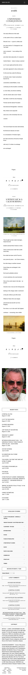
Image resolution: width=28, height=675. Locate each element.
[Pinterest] (12, 181)
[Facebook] (6, 181)
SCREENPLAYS (7, 555)
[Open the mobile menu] (24, 2)
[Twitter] (9, 181)
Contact (9, 672)
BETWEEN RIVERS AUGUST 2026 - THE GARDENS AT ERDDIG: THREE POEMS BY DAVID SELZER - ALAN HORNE (14, 614)
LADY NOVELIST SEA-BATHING (10, 430)
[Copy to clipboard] (18, 181)
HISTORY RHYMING (7, 449)
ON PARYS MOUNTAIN (7, 424)
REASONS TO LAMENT (7, 435)
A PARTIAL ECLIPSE (7, 414)
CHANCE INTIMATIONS (8, 492)
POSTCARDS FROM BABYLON (10, 466)
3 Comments (11, 208)
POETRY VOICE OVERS (8, 551)
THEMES (5, 563)
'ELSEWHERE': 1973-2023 (9, 526)
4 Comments (11, 27)
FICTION (5, 534)
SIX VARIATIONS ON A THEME (9, 454)
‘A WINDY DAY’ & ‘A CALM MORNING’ (14, 200)
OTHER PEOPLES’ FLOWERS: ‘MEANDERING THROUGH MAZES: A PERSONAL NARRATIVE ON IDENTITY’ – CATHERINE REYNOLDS (13, 478)
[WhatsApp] (15, 181)
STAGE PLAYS (6, 559)
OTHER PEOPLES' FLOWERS (9, 542)
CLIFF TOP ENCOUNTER (8, 419)
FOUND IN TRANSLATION (9, 538)
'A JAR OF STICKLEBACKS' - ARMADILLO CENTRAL (12, 517)
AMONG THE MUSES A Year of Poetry (11, 650)
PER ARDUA (5, 471)
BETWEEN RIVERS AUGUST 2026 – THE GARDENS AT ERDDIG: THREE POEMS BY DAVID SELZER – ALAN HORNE (12, 442)
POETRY (14, 16)
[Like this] (21, 181)
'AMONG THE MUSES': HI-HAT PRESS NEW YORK (13, 522)
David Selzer (6, 2)
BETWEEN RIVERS (7, 530)
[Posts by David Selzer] (4, 25)
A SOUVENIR (5, 498)
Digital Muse (7, 667)
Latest (5, 669)
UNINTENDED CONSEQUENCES (14, 20)
